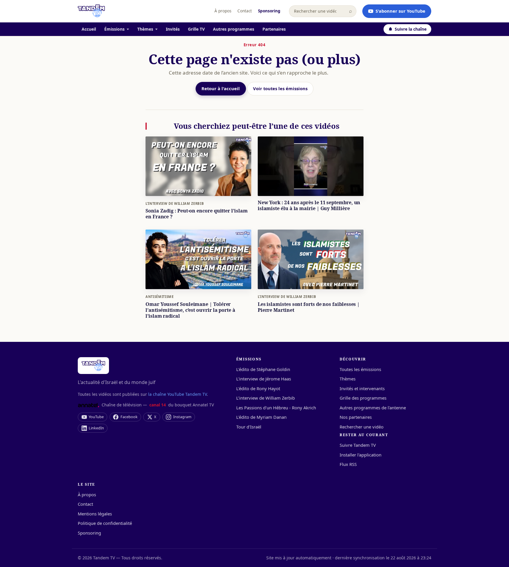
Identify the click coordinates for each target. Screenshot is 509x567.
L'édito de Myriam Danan (261, 417)
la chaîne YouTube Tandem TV (177, 394)
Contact (244, 11)
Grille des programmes (363, 398)
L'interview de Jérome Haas (263, 379)
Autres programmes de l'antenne (373, 408)
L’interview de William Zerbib (175, 203)
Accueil (89, 29)
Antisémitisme (160, 296)
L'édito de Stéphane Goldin (263, 369)
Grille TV (196, 29)
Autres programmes (233, 29)
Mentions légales (95, 514)
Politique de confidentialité (105, 523)
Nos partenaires (356, 417)
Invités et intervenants (362, 388)
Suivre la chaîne (411, 29)
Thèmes (145, 29)
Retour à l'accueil (220, 88)
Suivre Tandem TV (358, 445)
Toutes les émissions (360, 369)
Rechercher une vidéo (362, 427)
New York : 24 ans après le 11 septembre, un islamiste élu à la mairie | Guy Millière (309, 205)
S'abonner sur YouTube (400, 11)
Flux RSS (348, 464)
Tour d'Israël (248, 427)
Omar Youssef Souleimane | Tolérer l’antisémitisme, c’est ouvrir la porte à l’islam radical (190, 310)
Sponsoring (269, 11)
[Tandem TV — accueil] (91, 11)
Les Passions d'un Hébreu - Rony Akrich (276, 408)
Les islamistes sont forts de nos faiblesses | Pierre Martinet (309, 307)
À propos (222, 11)
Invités (173, 29)
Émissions (114, 29)
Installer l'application (360, 455)
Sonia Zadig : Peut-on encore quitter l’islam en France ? (196, 213)
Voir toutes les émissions (280, 88)
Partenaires (274, 29)
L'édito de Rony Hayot (258, 388)
